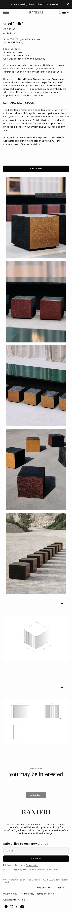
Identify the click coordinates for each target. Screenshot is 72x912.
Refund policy (27, 893)
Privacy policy (32, 865)
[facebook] (6, 906)
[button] (7, 12)
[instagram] (11, 906)
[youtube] (22, 906)
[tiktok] (16, 906)
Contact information (14, 899)
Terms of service (45, 893)
